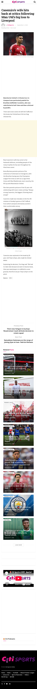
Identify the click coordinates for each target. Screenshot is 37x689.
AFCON (12, 677)
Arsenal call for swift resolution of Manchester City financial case (18, 509)
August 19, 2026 (10, 514)
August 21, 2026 (10, 373)
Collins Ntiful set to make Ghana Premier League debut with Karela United (18, 532)
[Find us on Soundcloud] (10, 684)
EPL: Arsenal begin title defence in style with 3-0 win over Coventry (18, 368)
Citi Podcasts (10, 639)
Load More (18, 545)
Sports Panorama (17, 675)
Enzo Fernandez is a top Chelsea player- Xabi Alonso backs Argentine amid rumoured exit (18, 462)
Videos (27, 675)
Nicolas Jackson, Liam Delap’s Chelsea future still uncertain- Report (17, 439)
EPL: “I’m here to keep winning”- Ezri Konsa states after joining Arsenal (18, 392)
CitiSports (10, 25)
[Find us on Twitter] (2, 684)
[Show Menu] (2, 2)
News (9, 673)
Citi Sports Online (10, 667)
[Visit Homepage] (18, 2)
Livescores (6, 675)
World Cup (4, 677)
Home (3, 673)
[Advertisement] (18, 77)
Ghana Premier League (27, 673)
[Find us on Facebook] (4, 684)
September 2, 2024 (22, 25)
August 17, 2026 (10, 537)
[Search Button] (35, 2)
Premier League (8, 355)
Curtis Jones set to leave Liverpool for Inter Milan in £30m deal (18, 486)
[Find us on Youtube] (6, 684)
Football (7, 520)
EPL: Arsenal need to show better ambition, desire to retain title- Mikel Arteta (18, 415)
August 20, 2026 (10, 443)
